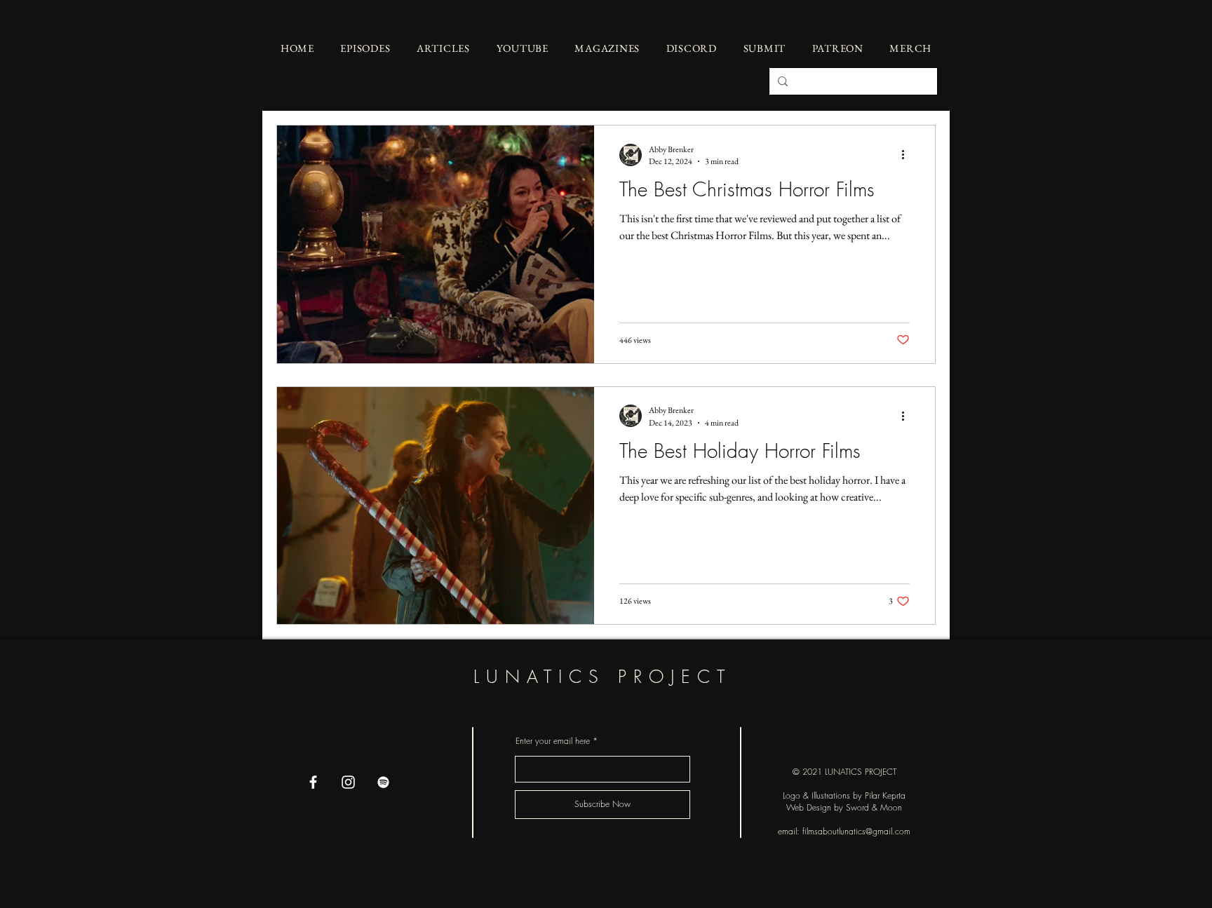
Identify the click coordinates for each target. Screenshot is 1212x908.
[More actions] (907, 155)
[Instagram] (348, 782)
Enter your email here (553, 741)
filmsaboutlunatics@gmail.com (856, 831)
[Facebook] (313, 782)
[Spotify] (383, 782)
